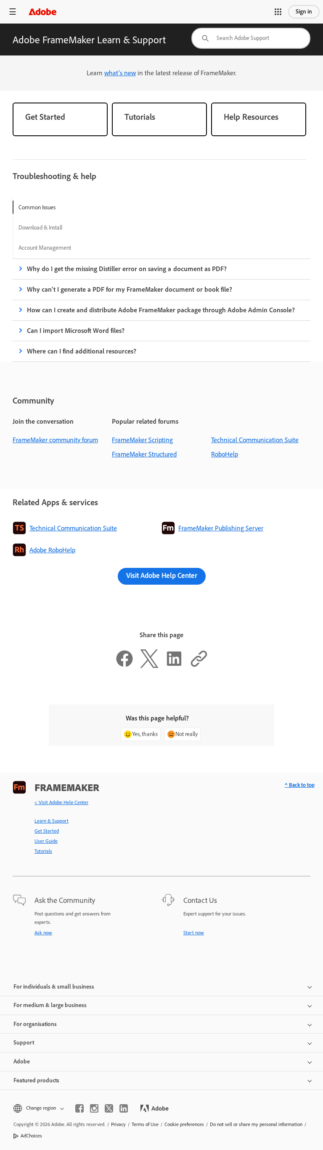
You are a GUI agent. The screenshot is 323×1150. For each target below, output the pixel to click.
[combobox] (250, 38)
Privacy (118, 1124)
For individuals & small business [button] (53, 986)
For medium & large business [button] (50, 1005)
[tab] (44, 207)
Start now (193, 933)
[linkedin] (123, 1108)
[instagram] (94, 1108)
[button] (278, 11)
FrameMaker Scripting (142, 440)
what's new (120, 73)
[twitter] (109, 1108)
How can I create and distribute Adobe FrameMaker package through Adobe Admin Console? (161, 310)
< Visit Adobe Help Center (61, 802)
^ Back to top (300, 785)
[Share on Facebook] (124, 666)
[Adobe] (42, 11)
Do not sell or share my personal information (256, 1124)
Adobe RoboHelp (52, 550)
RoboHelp (224, 454)
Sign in (304, 11)
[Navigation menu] (12, 11)
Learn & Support (51, 821)
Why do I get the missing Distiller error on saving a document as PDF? (127, 269)
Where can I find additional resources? (81, 351)
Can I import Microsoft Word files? (75, 331)
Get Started (46, 831)
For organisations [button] (35, 1024)
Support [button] (23, 1042)
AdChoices (31, 1136)
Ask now (43, 933)
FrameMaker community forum (55, 440)
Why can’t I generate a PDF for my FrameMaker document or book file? (129, 289)
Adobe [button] (21, 1061)
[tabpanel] (161, 310)
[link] (60, 119)
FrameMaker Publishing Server (220, 528)
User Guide (46, 841)
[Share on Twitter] (149, 666)
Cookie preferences (184, 1124)
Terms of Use (145, 1124)
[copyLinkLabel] (199, 666)
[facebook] (79, 1108)
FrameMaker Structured (144, 454)
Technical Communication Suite (255, 440)
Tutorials (43, 851)
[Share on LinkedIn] (174, 666)
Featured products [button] (36, 1080)
